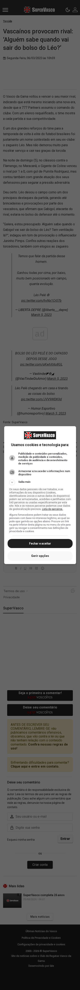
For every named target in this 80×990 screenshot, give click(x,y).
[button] (40, 482)
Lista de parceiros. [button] (52, 509)
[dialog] (40, 495)
